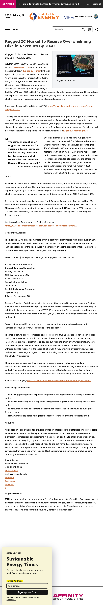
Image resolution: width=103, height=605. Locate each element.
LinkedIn (9, 477)
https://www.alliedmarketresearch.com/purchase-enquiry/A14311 (59, 380)
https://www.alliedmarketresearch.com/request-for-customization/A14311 (41, 225)
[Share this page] (96, 29)
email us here (11, 470)
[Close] (49, 550)
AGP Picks (8, 4)
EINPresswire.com (20, 67)
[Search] (83, 29)
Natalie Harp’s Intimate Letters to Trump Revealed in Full (45, 4)
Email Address (15, 581)
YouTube (9, 484)
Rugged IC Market (31, 71)
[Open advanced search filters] (89, 29)
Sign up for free (27, 592)
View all (97, 4)
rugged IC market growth (76, 130)
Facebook (10, 481)
